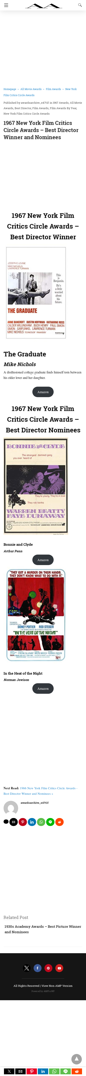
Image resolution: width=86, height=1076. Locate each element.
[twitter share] (6, 821)
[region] (43, 174)
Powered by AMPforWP (43, 991)
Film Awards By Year (63, 108)
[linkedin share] (32, 822)
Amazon (43, 392)
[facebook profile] (38, 968)
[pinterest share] (23, 822)
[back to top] (76, 1059)
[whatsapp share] (41, 822)
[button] (9, 1071)
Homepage (10, 89)
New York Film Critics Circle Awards (27, 113)
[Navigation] (5, 5)
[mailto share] (13, 822)
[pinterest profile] (48, 968)
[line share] (50, 822)
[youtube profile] (59, 968)
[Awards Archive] (44, 4)
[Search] (79, 5)
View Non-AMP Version (57, 986)
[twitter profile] (27, 968)
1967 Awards (61, 103)
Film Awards (53, 89)
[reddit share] (59, 822)
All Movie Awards (31, 89)
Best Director (23, 108)
